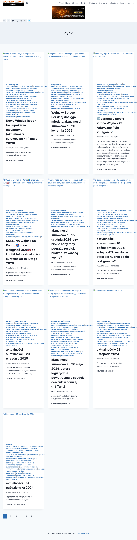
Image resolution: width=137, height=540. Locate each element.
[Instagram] (21, 20)
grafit (113, 94)
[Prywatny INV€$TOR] (25, 20)
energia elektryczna (22, 88)
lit (120, 96)
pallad (19, 102)
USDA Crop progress (24, 112)
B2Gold (119, 84)
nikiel (61, 100)
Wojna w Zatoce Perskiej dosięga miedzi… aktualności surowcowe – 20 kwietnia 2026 (66, 121)
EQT (118, 325)
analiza (100, 84)
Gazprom (60, 92)
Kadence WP (83, 533)
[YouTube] (4, 20)
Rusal (66, 343)
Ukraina (34, 237)
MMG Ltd (116, 222)
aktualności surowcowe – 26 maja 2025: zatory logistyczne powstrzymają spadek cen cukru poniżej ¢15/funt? (67, 373)
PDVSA (70, 222)
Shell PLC (66, 224)
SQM (63, 351)
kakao (21, 92)
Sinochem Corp (21, 233)
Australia (101, 321)
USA (23, 110)
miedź (16, 96)
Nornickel (114, 102)
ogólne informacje (21, 98)
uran (132, 112)
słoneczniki (16, 108)
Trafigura (26, 237)
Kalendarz (113, 3)
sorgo (28, 108)
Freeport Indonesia (25, 327)
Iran (66, 92)
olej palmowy (21, 100)
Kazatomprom (125, 327)
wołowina (21, 117)
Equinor (110, 92)
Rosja (114, 106)
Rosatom (107, 106)
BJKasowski (14, 148)
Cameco (105, 86)
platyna (26, 102)
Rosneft (120, 106)
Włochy (118, 345)
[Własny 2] (29, 20)
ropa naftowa (16, 228)
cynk (35, 86)
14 (26, 516)
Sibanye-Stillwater (110, 108)
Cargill (114, 323)
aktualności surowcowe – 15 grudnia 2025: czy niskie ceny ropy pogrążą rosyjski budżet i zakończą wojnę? (64, 244)
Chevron (18, 86)
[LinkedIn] (8, 20)
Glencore (106, 94)
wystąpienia (69, 108)
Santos (15, 230)
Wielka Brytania (108, 345)
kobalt (116, 96)
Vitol (28, 343)
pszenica (22, 104)
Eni (63, 90)
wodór (33, 343)
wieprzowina (22, 477)
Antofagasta (11, 210)
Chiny (24, 86)
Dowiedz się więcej (15, 160)
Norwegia (122, 102)
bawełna (9, 84)
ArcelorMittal (57, 321)
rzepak (19, 106)
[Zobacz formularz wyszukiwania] (27, 3)
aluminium (55, 84)
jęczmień (15, 92)
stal (69, 226)
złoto (27, 117)
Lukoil (25, 218)
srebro (19, 110)
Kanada (110, 96)
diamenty (122, 86)
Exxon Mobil (69, 90)
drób (87, 325)
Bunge (14, 212)
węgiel (13, 117)
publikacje (114, 335)
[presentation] (23, 66)
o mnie (131, 3)
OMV (62, 102)
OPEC (14, 102)
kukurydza (33, 92)
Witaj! (61, 3)
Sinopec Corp (66, 347)
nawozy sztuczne (26, 96)
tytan (127, 112)
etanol (123, 325)
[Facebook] (13, 20)
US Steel (69, 354)
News (67, 3)
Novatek (112, 224)
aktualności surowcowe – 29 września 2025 (18, 354)
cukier (29, 86)
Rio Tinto (71, 341)
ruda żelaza (64, 104)
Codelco (103, 214)
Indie (57, 331)
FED (17, 90)
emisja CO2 (110, 88)
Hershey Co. (69, 329)
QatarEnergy (62, 341)
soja (24, 108)
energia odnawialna (17, 325)
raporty (29, 104)
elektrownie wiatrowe (24, 323)
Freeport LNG (24, 90)
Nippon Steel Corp (66, 337)
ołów (128, 102)
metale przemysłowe (111, 98)
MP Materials (24, 222)
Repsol (79, 102)
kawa (27, 92)
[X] (17, 20)
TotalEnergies (118, 112)
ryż (15, 106)
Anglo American (109, 84)
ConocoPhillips (68, 325)
